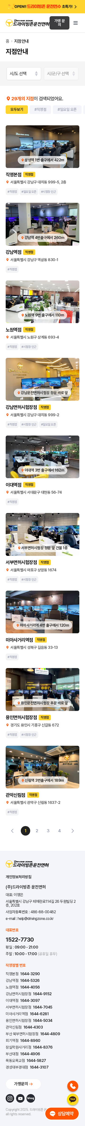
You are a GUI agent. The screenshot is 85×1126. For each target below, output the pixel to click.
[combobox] (24, 73)
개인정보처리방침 (18, 877)
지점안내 (21, 41)
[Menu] (75, 23)
